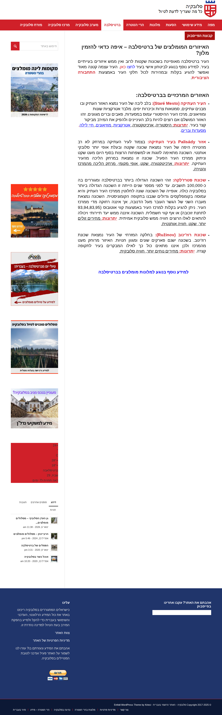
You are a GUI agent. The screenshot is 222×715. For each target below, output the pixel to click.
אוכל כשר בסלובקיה (36, 556)
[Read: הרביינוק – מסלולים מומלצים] (54, 536)
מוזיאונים (103, 125)
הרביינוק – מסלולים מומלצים (30, 533)
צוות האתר (62, 633)
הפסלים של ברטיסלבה (34, 545)
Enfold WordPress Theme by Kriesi (132, 704)
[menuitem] (211, 25)
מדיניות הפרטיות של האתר (51, 640)
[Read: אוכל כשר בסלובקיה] (54, 559)
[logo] (186, 10)
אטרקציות (121, 125)
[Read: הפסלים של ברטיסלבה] (54, 548)
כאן (127, 67)
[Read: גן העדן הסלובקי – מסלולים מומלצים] (54, 520)
